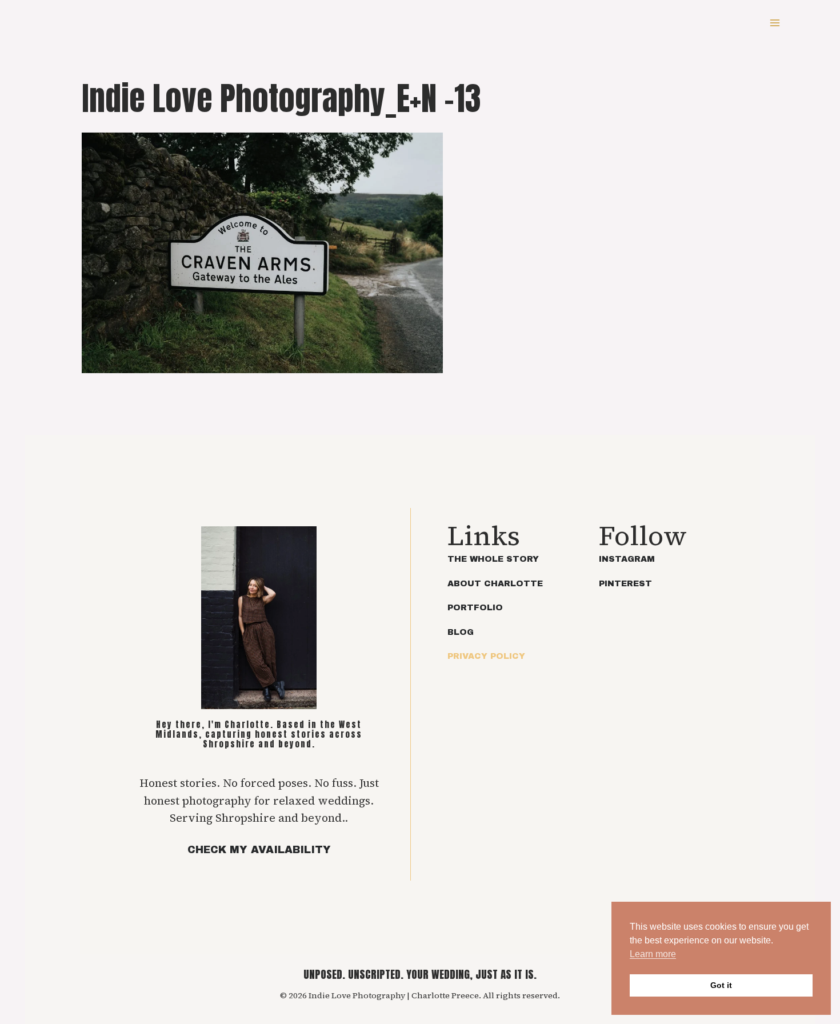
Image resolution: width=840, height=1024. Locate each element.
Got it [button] (721, 985)
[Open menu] (774, 22)
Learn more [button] (653, 954)
